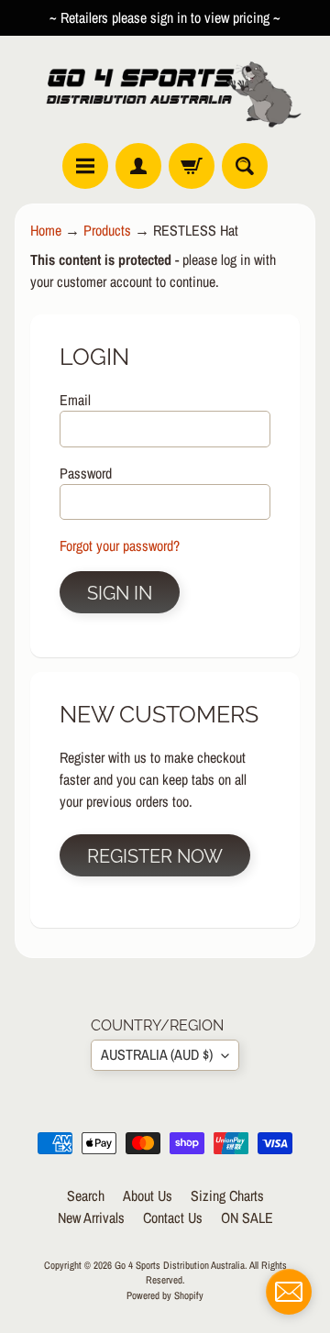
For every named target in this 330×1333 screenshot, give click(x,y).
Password (86, 473)
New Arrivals (91, 1217)
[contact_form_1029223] (289, 1292)
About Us (147, 1195)
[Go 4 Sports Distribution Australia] (165, 89)
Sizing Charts (227, 1195)
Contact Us (173, 1217)
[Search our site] (245, 166)
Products (107, 230)
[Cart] (191, 166)
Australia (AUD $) (157, 1054)
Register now (155, 856)
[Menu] (85, 166)
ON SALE (247, 1217)
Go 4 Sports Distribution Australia (180, 1265)
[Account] (138, 166)
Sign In (119, 593)
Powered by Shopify (165, 1295)
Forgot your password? (120, 545)
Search (85, 1195)
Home (45, 230)
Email (75, 400)
